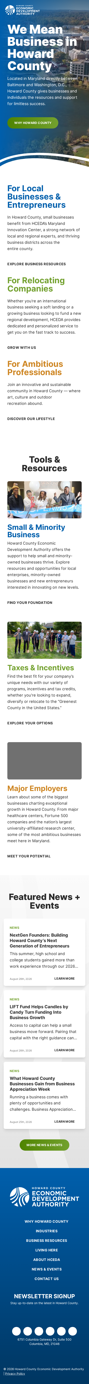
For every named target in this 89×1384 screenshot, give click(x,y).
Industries (46, 1231)
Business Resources (46, 1240)
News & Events (47, 1269)
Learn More (64, 978)
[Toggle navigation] (81, 10)
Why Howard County (32, 123)
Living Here (46, 1250)
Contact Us (47, 1279)
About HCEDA (46, 1259)
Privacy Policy (15, 1373)
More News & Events (44, 1145)
